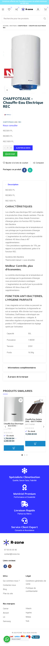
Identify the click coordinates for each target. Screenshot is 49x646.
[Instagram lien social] (10, 566)
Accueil (5, 26)
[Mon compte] (38, 9)
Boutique (13, 26)
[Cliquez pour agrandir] (7, 90)
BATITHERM (30, 424)
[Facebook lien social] (24, 170)
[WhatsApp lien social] (30, 170)
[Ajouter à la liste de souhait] (21, 400)
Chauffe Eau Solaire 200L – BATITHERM (33, 420)
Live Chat (11, 154)
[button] (35, 443)
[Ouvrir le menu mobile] (3, 9)
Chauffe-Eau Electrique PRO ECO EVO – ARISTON (13, 426)
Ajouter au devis (23, 148)
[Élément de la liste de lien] (24, 549)
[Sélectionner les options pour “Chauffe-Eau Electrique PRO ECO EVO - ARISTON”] (14, 448)
